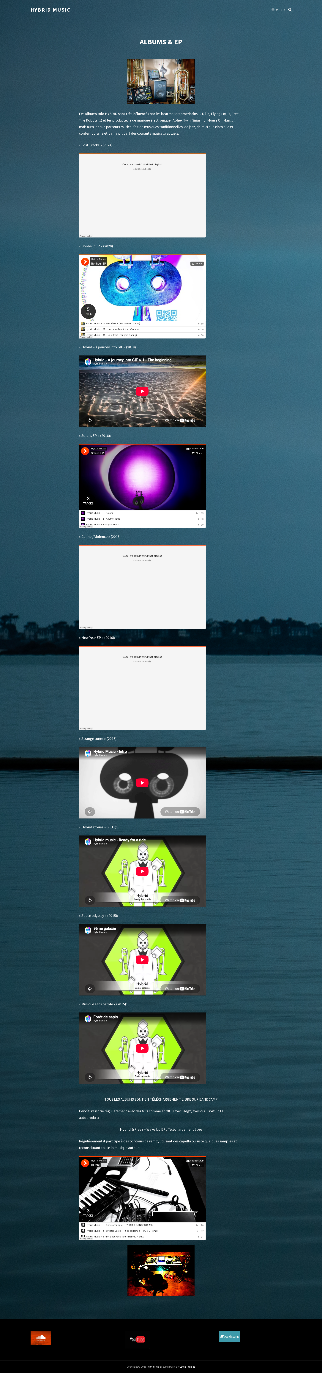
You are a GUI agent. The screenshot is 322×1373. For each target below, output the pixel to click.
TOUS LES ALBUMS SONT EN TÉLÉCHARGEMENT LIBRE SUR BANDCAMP (161, 1099)
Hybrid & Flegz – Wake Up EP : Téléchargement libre (161, 1129)
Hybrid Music (51, 9)
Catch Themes (187, 1366)
